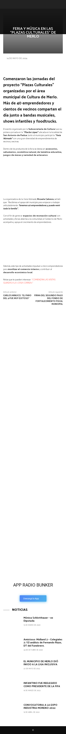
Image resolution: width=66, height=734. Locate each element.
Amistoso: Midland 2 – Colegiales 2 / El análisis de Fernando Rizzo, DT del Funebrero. (43, 642)
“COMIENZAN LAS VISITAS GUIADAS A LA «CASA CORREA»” (29, 281)
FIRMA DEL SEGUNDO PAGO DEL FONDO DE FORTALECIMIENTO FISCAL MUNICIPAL (48, 300)
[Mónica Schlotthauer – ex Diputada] (12, 624)
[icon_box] (33, 591)
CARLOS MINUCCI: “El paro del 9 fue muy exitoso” (17, 297)
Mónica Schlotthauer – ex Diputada (38, 619)
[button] (5, 4)
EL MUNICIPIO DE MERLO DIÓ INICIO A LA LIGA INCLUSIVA (41, 663)
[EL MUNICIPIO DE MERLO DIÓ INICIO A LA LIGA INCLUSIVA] (12, 668)
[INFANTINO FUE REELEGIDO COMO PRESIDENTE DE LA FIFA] (12, 690)
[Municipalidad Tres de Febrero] (24, 510)
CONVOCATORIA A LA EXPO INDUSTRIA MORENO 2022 (40, 706)
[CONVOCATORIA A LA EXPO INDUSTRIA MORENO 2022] (12, 712)
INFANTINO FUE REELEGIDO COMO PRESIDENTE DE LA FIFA (42, 684)
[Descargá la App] (33, 555)
